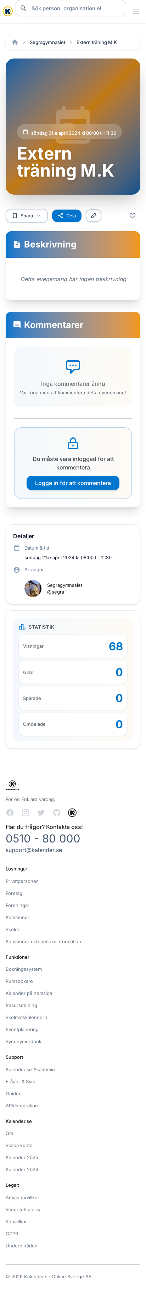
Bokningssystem (24, 969)
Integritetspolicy (23, 1209)
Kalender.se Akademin (30, 1069)
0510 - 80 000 (43, 838)
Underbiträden (22, 1245)
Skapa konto (19, 1145)
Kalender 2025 (22, 1157)
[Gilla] (132, 215)
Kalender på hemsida (29, 993)
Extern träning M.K (97, 42)
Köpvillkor (16, 1221)
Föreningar (17, 905)
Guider (13, 1093)
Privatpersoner (22, 881)
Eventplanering (22, 1029)
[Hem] (14, 42)
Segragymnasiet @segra (64, 588)
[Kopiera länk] (93, 215)
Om (9, 1133)
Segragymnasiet (47, 42)
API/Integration (22, 1105)
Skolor (12, 929)
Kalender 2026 (22, 1169)
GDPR (12, 1233)
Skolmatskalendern (26, 1017)
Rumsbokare (19, 981)
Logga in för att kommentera (73, 482)
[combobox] (71, 8)
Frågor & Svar (20, 1081)
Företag (14, 893)
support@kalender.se (34, 849)
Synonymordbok (23, 1041)
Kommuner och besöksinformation (43, 941)
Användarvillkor (22, 1197)
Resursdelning (21, 1005)
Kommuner (17, 917)
